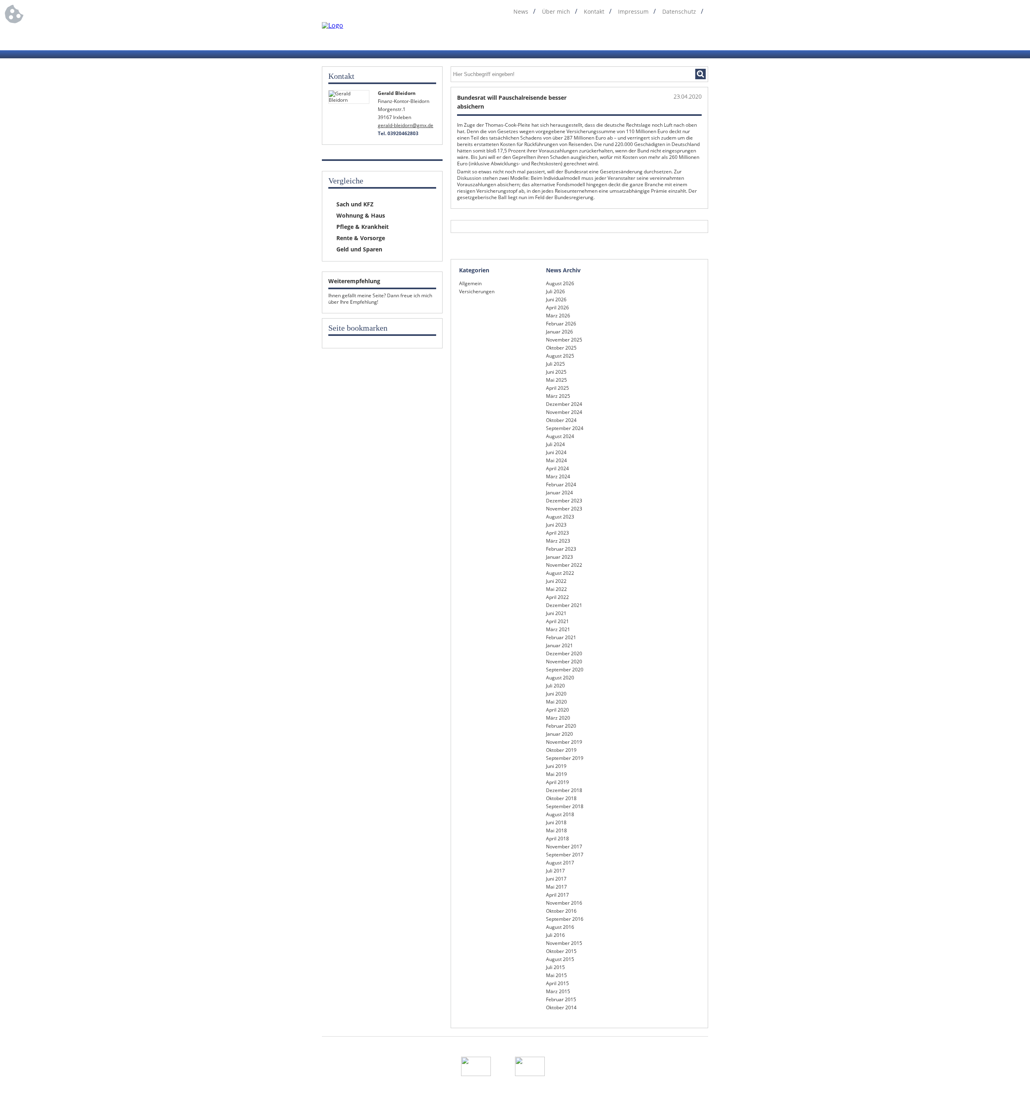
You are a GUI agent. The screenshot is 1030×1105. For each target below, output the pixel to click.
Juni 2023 (556, 524)
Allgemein (470, 283)
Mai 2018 (556, 830)
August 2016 (560, 927)
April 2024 (557, 468)
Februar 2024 (561, 484)
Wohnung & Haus (360, 215)
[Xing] (687, 35)
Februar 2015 (561, 999)
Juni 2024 (556, 452)
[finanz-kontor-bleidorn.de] (332, 25)
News (520, 11)
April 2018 (557, 838)
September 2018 (564, 806)
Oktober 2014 (561, 1007)
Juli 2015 (555, 967)
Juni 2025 (556, 371)
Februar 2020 (561, 725)
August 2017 (560, 862)
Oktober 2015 (561, 951)
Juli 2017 (555, 870)
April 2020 (557, 709)
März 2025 (558, 396)
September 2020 (564, 669)
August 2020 (560, 677)
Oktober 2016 (561, 910)
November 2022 (564, 565)
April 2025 (557, 388)
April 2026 (557, 307)
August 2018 (560, 814)
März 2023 (558, 540)
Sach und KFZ (354, 204)
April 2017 (557, 894)
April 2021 (557, 621)
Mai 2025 (556, 380)
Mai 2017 (556, 886)
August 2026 (560, 283)
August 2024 (560, 436)
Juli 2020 (555, 685)
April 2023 (557, 532)
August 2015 (560, 959)
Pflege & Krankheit (362, 226)
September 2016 (564, 919)
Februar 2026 (561, 323)
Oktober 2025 (561, 347)
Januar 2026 (559, 331)
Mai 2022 (556, 589)
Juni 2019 (556, 766)
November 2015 (564, 943)
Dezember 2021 (564, 605)
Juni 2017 (556, 878)
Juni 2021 (556, 613)
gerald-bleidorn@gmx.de (405, 125)
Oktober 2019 (561, 750)
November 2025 (564, 339)
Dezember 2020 (564, 653)
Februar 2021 (561, 637)
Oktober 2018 (561, 798)
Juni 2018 (556, 822)
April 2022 (557, 597)
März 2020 (558, 717)
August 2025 (560, 355)
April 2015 (557, 983)
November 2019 (564, 742)
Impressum (633, 11)
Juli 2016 (555, 935)
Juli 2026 (555, 291)
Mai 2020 (556, 701)
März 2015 (558, 991)
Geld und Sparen (359, 249)
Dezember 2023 (564, 500)
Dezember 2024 (564, 404)
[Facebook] (642, 35)
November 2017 (564, 846)
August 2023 (560, 516)
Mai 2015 (556, 975)
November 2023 (564, 508)
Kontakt (594, 11)
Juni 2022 (556, 581)
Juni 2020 (556, 693)
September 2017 (564, 854)
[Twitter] (672, 35)
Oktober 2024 (561, 420)
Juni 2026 (556, 299)
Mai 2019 (556, 774)
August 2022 (560, 573)
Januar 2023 (559, 557)
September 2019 (564, 758)
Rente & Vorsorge (360, 238)
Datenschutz (679, 11)
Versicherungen (476, 291)
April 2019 (557, 782)
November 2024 (564, 412)
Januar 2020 (559, 733)
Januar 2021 (559, 645)
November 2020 (564, 661)
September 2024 (564, 428)
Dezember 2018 (564, 790)
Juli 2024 (555, 444)
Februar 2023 (561, 548)
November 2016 (564, 902)
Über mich (556, 11)
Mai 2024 (556, 460)
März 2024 (558, 476)
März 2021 (558, 629)
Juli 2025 (555, 363)
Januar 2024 (559, 492)
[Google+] (657, 35)
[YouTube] (703, 35)
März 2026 (558, 315)
